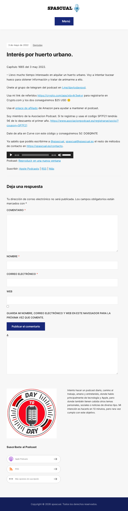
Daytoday (37, 45)
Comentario (16, 210)
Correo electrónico (22, 274)
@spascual (57, 141)
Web (9, 291)
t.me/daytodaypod (74, 87)
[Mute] (59, 155)
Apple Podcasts (29, 168)
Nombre (13, 256)
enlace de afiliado (26, 108)
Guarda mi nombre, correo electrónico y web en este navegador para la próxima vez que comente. (59, 315)
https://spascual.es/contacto (45, 146)
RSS (44, 168)
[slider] (67, 155)
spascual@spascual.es (80, 141)
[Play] (11, 155)
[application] (40, 155)
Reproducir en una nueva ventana (39, 160)
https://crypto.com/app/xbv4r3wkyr (60, 95)
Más (51, 168)
